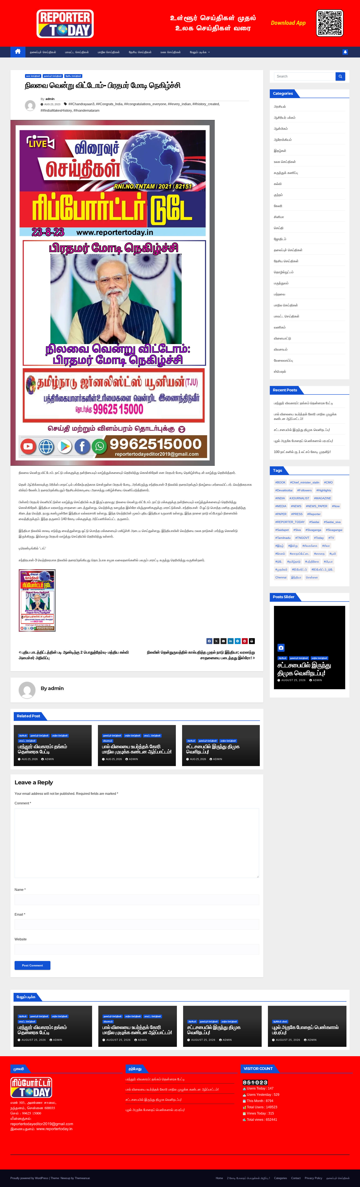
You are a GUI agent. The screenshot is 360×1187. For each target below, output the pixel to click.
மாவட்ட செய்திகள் (77, 52)
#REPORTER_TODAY (290, 522)
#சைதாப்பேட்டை (299, 553)
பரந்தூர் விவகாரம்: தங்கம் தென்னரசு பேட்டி (42, 749)
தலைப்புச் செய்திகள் (43, 52)
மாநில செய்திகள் (109, 52)
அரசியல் (23, 735)
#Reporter (314, 514)
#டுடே (278, 561)
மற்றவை (279, 294)
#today (319, 537)
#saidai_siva (332, 522)
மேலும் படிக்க (199, 52)
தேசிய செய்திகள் (140, 52)
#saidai (314, 522)
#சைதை (319, 553)
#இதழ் (279, 545)
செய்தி (279, 228)
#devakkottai (283, 490)
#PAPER (280, 514)
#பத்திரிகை (312, 561)
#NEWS (296, 506)
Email (20, 914)
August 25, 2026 (293, 680)
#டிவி (333, 553)
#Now (336, 506)
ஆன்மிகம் (281, 128)
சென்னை (312, 577)
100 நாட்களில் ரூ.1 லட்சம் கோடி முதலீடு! (302, 452)
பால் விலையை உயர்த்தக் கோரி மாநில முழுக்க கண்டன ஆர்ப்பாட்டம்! (136, 749)
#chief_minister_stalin (304, 482)
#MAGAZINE (322, 498)
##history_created (205, 104)
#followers (304, 490)
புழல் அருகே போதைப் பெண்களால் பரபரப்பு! (303, 441)
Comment (23, 803)
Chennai (280, 577)
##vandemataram (86, 110)
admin (50, 99)
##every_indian (179, 104)
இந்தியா (296, 577)
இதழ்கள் (280, 150)
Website (21, 939)
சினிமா (279, 217)
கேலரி (278, 206)
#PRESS (296, 514)
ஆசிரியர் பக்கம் (285, 117)
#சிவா (326, 545)
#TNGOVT (302, 537)
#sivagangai (334, 530)
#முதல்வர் (281, 569)
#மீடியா (328, 561)
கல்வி (278, 184)
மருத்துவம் (281, 283)
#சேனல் (280, 553)
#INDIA (280, 498)
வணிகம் (280, 327)
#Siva (297, 530)
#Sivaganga (313, 530)
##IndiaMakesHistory (56, 110)
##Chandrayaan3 (81, 104)
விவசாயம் (107, 741)
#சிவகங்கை (310, 545)
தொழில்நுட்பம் (284, 272)
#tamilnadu (283, 537)
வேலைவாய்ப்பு (283, 360)
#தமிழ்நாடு (293, 561)
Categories (280, 1178)
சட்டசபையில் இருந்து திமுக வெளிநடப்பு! (212, 749)
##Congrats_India (109, 104)
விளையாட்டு (282, 338)
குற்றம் (278, 195)
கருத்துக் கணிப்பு (286, 173)
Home (219, 1178)
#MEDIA (280, 506)
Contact (296, 1178)
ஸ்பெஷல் (280, 371)
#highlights (323, 490)
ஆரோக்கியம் (283, 139)
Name (20, 889)
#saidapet (282, 530)
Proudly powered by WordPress (29, 1178)
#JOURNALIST (299, 498)
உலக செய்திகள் (171, 52)
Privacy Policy (313, 1178)
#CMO (328, 482)
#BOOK (280, 482)
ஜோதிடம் (280, 239)
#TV (331, 537)
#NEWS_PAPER (316, 506)
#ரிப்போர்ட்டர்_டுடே (323, 569)
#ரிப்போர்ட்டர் (299, 569)
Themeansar (82, 1178)
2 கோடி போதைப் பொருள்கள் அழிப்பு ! (248, 1178)
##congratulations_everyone (145, 104)
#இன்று (293, 545)
